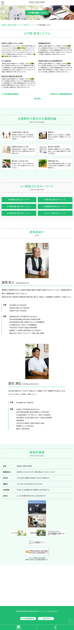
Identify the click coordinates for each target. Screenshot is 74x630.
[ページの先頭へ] (71, 621)
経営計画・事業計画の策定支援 (12, 76)
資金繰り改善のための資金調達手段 (50, 61)
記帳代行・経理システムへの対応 (12, 43)
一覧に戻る (37, 98)
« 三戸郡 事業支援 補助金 (10, 94)
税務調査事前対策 (44, 43)
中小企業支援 (6, 61)
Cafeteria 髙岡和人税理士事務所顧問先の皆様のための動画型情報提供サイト (37, 559)
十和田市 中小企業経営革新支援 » (61, 94)
